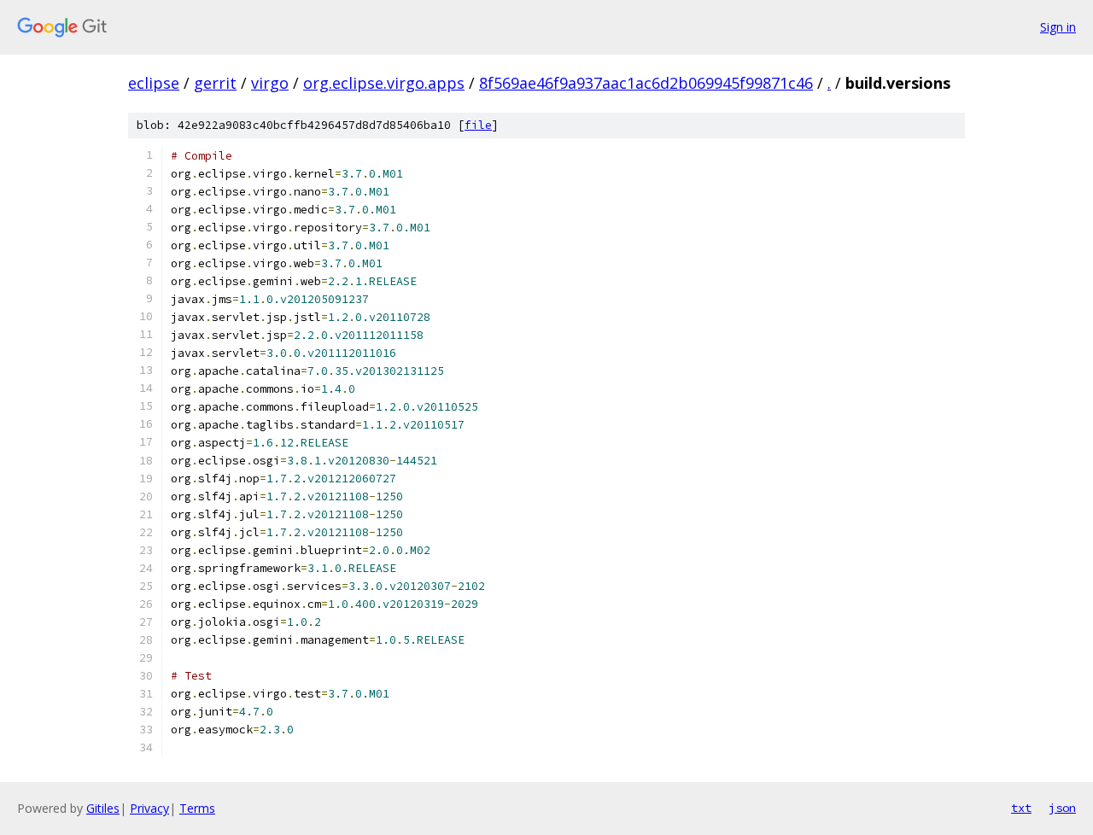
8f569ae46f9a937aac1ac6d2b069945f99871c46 (646, 83)
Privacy (149, 808)
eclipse (153, 83)
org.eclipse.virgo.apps (384, 83)
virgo (270, 83)
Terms (197, 808)
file (478, 125)
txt (1021, 807)
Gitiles (103, 808)
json (1062, 807)
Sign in (1058, 27)
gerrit (215, 83)
